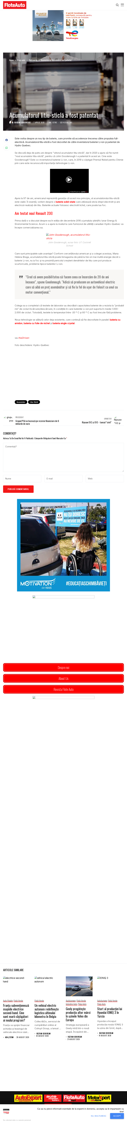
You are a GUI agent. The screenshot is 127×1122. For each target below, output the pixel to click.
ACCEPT (117, 1116)
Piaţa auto (21, 60)
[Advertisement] (69, 372)
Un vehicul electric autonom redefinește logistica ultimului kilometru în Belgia (47, 1011)
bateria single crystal (63, 323)
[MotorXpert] (99, 1098)
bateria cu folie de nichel (37, 323)
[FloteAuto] (74, 1098)
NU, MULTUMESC (98, 1116)
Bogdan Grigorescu (22, 123)
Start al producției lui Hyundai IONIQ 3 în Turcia (109, 1012)
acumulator (21, 402)
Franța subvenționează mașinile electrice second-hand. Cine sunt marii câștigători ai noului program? (16, 1012)
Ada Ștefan (9, 1037)
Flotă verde (33, 60)
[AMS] (53, 1098)
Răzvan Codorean (44, 1034)
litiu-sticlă (34, 402)
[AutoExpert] (28, 1098)
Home (11, 60)
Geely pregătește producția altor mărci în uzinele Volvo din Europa (78, 1014)
